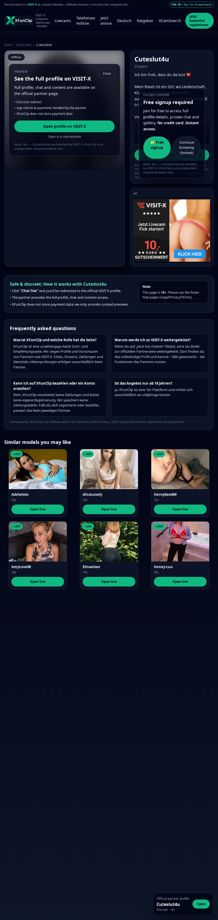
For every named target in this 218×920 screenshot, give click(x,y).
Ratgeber (145, 20)
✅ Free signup (157, 145)
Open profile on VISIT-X (64, 126)
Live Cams (23, 45)
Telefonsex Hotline (85, 20)
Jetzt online (106, 20)
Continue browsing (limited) (186, 147)
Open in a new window (64, 136)
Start (7, 45)
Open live (37, 509)
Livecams (63, 20)
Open (201, 904)
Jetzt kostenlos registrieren (199, 20)
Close (107, 73)
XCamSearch (170, 20)
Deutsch (124, 20)
